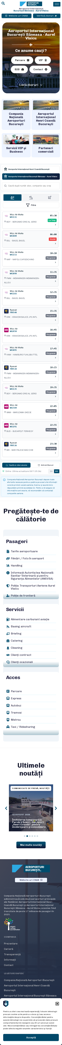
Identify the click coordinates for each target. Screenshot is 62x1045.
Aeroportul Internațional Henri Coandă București (27, 988)
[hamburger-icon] (56, 4)
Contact (8, 965)
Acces (13, 677)
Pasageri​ (17, 541)
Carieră (8, 949)
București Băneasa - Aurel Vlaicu (31, 10)
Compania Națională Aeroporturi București (29, 980)
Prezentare (11, 943)
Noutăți (45, 788)
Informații (10, 959)
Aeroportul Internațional (31, 9)
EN (51, 471)
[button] (57, 1003)
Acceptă (31, 1037)
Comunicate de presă (25, 788)
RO (56, 471)
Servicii (15, 609)
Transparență (12, 954)
